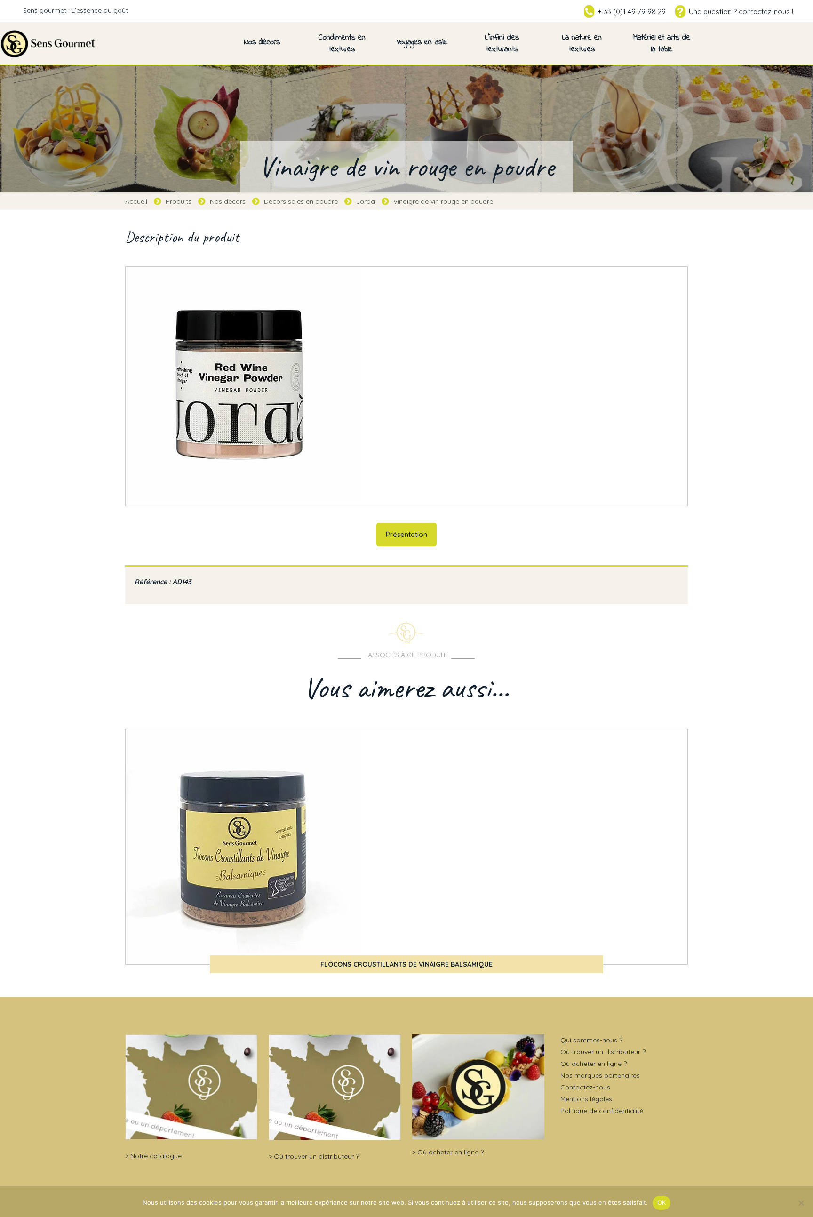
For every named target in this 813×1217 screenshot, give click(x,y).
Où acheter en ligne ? (450, 1152)
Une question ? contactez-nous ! (741, 11)
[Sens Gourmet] (48, 43)
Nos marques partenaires (600, 1075)
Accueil (136, 201)
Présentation (406, 534)
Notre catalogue (156, 1156)
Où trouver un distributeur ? (316, 1156)
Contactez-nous (585, 1087)
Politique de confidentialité (601, 1110)
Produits (178, 201)
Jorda (365, 201)
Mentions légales (586, 1099)
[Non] (801, 1203)
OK (661, 1202)
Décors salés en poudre (301, 201)
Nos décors (228, 201)
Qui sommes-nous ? (591, 1040)
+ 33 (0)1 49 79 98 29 (632, 11)
